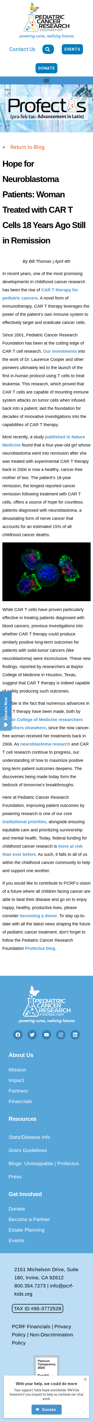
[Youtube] (46, 1035)
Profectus (68, 1163)
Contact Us (22, 49)
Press (15, 1176)
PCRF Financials (31, 1326)
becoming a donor (38, 915)
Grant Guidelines (28, 1150)
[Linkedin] (75, 1035)
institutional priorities (24, 821)
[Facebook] (18, 1035)
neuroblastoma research (45, 744)
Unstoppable (39, 1163)
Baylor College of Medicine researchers (42, 719)
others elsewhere (28, 727)
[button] (47, 80)
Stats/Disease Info (29, 1137)
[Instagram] (61, 1035)
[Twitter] (32, 1035)
